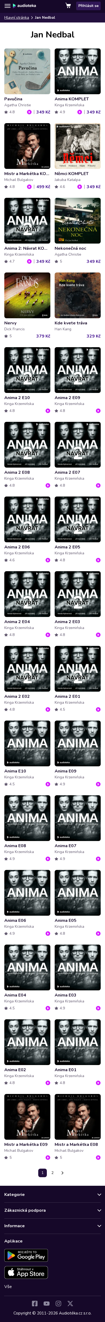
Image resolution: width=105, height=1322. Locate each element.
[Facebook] (35, 1303)
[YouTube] (46, 1303)
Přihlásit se (88, 5)
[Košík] (68, 6)
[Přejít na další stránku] (62, 1173)
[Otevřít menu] (7, 6)
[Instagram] (58, 1303)
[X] (70, 1303)
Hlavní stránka (16, 17)
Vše (8, 1287)
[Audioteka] (24, 6)
